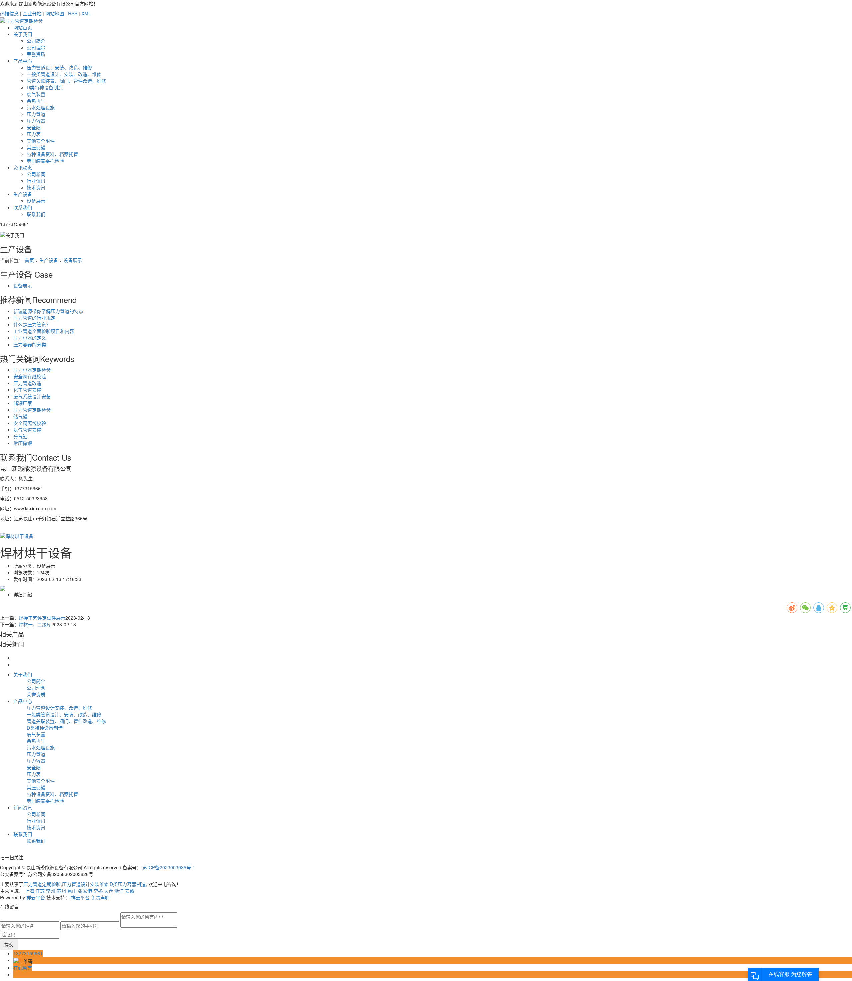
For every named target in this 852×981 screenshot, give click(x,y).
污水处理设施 (41, 107)
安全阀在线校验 (29, 376)
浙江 (119, 890)
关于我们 (22, 34)
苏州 (61, 890)
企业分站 (32, 13)
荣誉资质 (36, 54)
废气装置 (36, 94)
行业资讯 (36, 180)
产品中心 (22, 60)
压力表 (34, 134)
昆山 (72, 890)
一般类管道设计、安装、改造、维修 (64, 74)
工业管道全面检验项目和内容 (43, 331)
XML (86, 13)
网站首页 (22, 27)
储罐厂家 (22, 403)
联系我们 (22, 207)
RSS (72, 13)
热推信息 (9, 13)
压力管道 (36, 114)
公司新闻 (36, 174)
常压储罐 (36, 147)
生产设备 (22, 194)
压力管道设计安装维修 (85, 884)
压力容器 (36, 120)
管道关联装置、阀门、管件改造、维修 (66, 80)
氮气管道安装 (27, 429)
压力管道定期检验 (32, 409)
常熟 (98, 890)
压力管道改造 (27, 383)
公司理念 (36, 47)
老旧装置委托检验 (45, 160)
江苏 (40, 890)
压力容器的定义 (29, 337)
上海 (29, 890)
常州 (50, 890)
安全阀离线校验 (29, 423)
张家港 (85, 890)
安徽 (129, 890)
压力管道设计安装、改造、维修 (59, 67)
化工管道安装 (27, 389)
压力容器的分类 (29, 344)
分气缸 (20, 436)
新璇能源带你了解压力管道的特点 (48, 311)
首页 (29, 260)
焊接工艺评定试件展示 (42, 617)
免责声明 (100, 897)
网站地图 (54, 13)
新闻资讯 (22, 807)
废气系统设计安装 (32, 396)
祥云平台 (35, 897)
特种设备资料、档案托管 (52, 154)
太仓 (108, 890)
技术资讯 (36, 187)
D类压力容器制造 (128, 884)
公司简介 (36, 40)
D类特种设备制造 (45, 87)
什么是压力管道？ (32, 324)
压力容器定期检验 (32, 369)
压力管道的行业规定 (34, 317)
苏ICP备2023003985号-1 (169, 867)
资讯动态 (22, 167)
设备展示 (36, 200)
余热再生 (36, 100)
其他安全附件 (41, 140)
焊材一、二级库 (35, 624)
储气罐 (20, 416)
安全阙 (34, 127)
